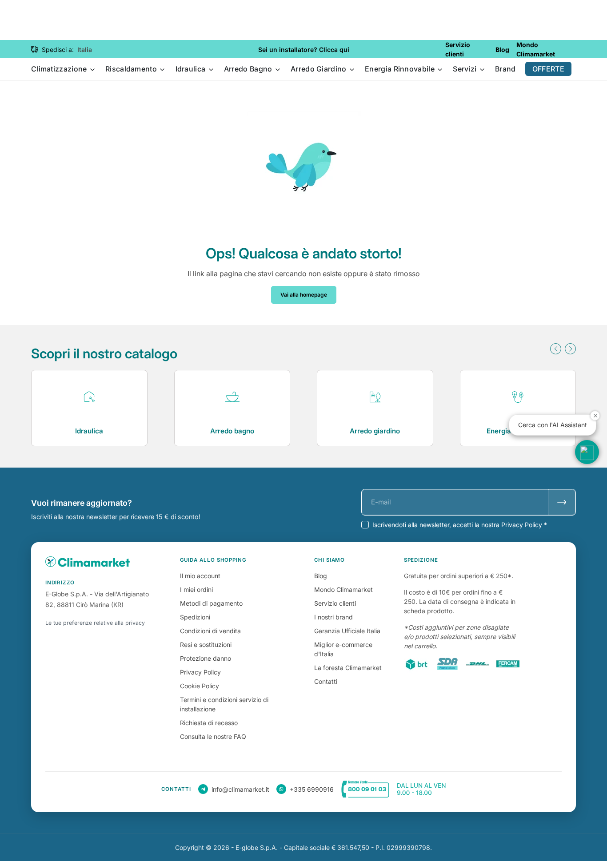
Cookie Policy (199, 686)
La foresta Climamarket (348, 667)
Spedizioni (195, 617)
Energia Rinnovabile (400, 68)
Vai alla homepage (303, 294)
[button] (555, 348)
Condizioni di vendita (210, 631)
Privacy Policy (200, 672)
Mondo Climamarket (343, 589)
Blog (320, 575)
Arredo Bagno (249, 68)
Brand (505, 68)
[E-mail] (561, 502)
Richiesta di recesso (209, 722)
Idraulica (192, 68)
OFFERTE (548, 68)
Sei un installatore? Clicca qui (303, 49)
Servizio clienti (335, 603)
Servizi (465, 68)
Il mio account (200, 575)
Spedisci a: (58, 49)
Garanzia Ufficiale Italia (347, 631)
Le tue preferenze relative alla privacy (95, 622)
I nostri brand (333, 617)
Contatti (325, 681)
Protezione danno (205, 658)
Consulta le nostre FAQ (213, 736)
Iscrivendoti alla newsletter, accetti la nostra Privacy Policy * (459, 524)
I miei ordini (196, 589)
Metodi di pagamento (211, 603)
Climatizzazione (60, 68)
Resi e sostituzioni (206, 644)
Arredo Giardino (319, 68)
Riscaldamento (132, 68)
